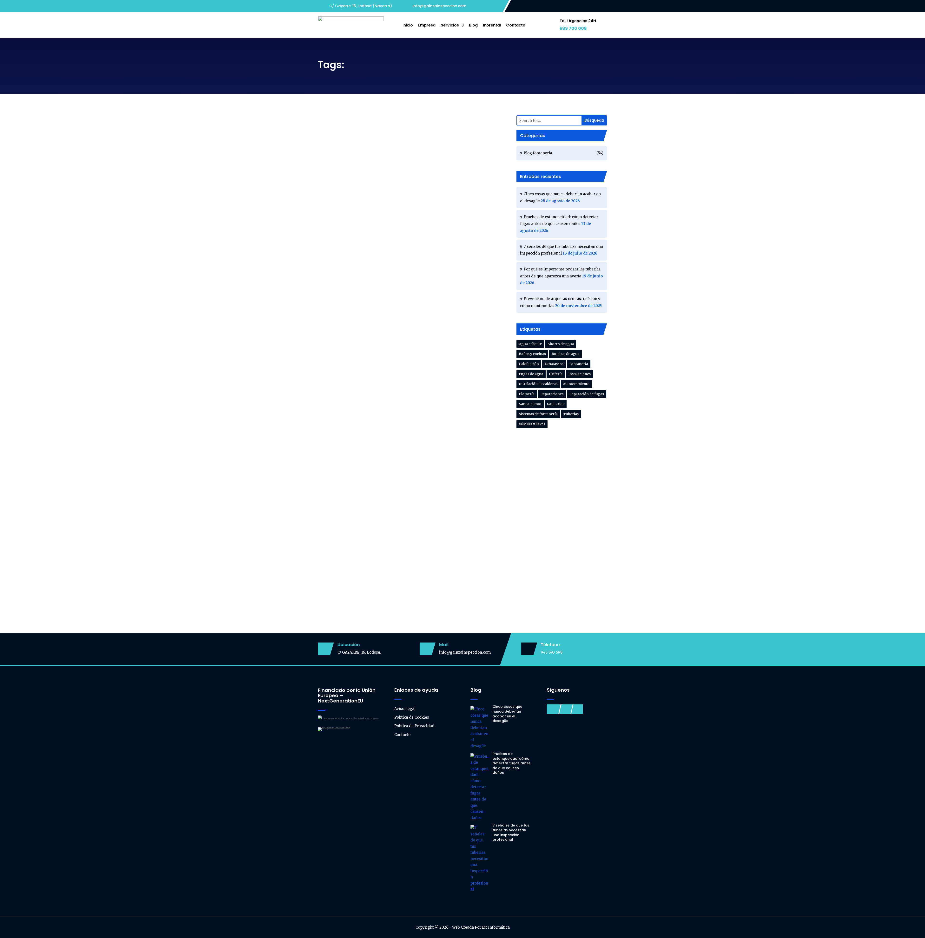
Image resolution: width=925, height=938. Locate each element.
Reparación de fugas (586, 394)
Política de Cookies (411, 717)
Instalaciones (579, 374)
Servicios (450, 25)
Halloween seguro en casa (354, 482)
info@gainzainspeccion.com (465, 652)
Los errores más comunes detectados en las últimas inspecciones (402, 433)
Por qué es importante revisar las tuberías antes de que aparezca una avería (407, 285)
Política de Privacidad (414, 726)
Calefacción (529, 364)
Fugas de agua (531, 374)
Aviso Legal (405, 708)
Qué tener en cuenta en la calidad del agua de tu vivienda (393, 530)
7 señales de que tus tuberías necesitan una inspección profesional (403, 234)
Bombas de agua (565, 354)
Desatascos (554, 364)
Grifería (555, 374)
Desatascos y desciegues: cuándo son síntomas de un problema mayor (409, 385)
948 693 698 (551, 652)
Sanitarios (555, 404)
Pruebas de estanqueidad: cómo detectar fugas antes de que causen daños (407, 183)
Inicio (408, 25)
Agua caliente (530, 344)
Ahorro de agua (561, 344)
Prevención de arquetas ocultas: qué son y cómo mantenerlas (397, 336)
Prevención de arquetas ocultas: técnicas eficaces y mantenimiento (404, 578)
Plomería (527, 394)
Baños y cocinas (532, 354)
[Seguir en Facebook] (584, 6)
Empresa (427, 25)
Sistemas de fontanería (538, 414)
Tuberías (571, 414)
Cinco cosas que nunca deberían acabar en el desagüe (390, 131)
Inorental (492, 25)
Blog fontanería (361, 140)
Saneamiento (530, 404)
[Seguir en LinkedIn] (603, 6)
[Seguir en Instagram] (593, 6)
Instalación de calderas (538, 384)
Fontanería (578, 364)
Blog (473, 25)
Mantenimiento (576, 384)
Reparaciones (551, 394)
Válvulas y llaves (532, 424)
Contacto (515, 25)
